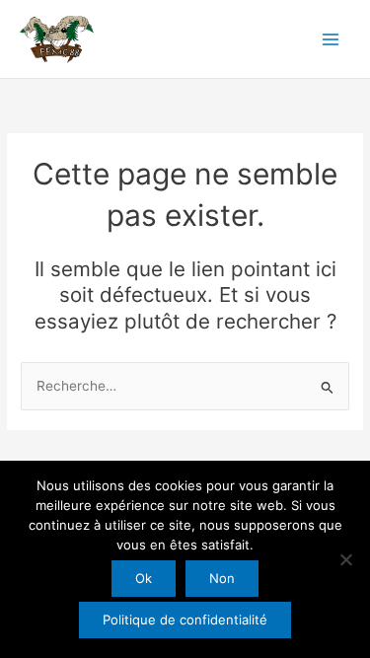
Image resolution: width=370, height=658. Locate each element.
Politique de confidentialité (185, 619)
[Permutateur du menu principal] (331, 39)
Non (222, 578)
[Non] (345, 559)
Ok (143, 578)
